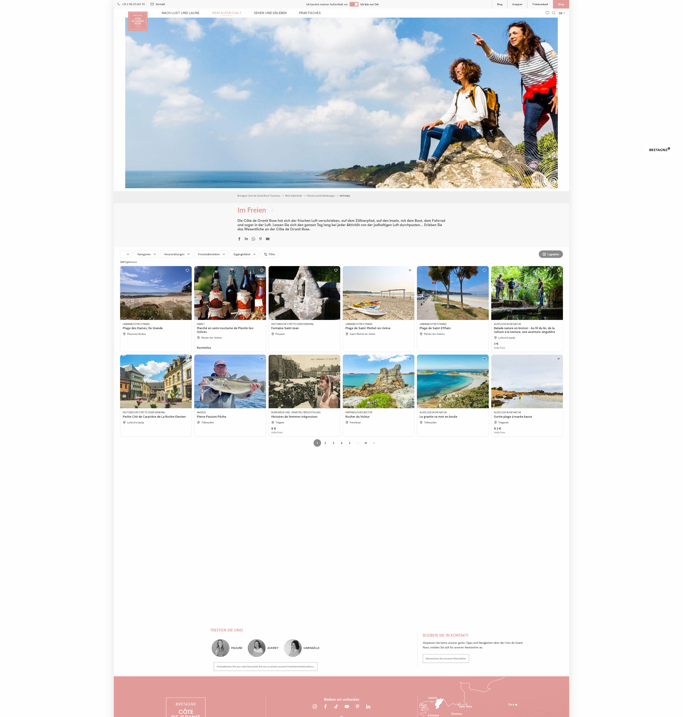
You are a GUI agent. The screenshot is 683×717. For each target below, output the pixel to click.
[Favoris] (548, 13)
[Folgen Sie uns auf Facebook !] (325, 707)
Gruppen (517, 4)
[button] (553, 13)
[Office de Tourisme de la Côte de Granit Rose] (138, 18)
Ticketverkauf (540, 4)
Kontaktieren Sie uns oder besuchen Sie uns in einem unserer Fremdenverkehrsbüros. (265, 666)
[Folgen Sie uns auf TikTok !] (336, 707)
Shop (561, 4)
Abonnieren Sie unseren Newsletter (446, 658)
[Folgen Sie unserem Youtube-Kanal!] (347, 707)
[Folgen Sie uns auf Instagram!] (314, 707)
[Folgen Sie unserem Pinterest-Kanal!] (357, 707)
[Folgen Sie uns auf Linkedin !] (368, 707)
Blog (499, 4)
